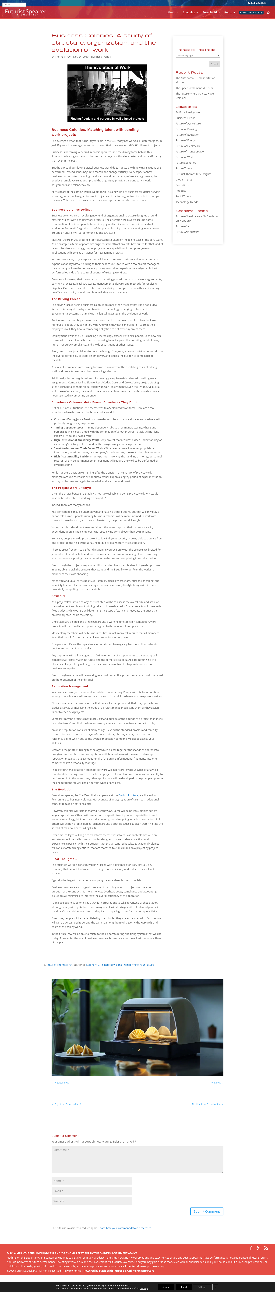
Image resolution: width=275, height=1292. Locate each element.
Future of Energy (186, 140)
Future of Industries (187, 232)
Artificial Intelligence (188, 112)
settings (144, 1288)
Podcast (229, 12)
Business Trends (101, 56)
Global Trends (184, 179)
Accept (166, 1286)
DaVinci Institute (128, 795)
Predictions (182, 185)
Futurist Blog (211, 12)
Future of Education (187, 134)
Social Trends (184, 196)
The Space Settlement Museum (194, 88)
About (171, 12)
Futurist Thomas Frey (59, 964)
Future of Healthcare (188, 146)
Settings (202, 1286)
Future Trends (184, 168)
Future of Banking (186, 129)
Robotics (181, 190)
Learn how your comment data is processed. (125, 1228)
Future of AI (183, 226)
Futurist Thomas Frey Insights (193, 174)
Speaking (189, 12)
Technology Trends (187, 202)
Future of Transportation (190, 151)
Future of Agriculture (188, 123)
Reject (183, 1286)
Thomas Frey (63, 56)
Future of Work (185, 157)
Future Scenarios (186, 162)
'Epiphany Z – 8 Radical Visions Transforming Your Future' (120, 964)
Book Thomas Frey (251, 12)
